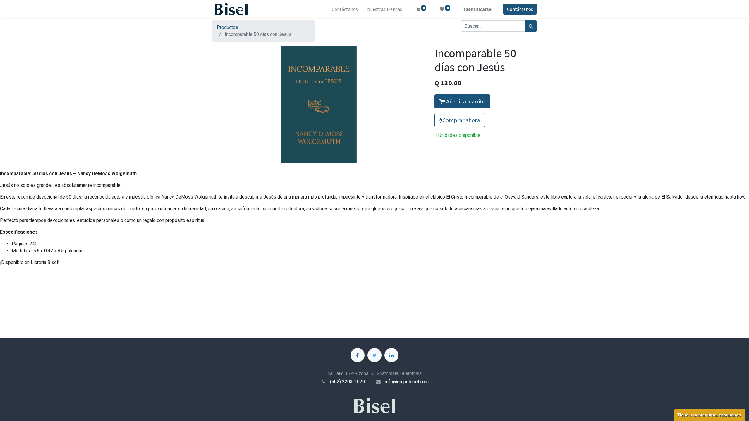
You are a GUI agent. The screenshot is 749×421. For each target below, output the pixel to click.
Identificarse (478, 9)
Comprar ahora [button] (461, 120)
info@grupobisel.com (407, 381)
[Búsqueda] (531, 26)
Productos (227, 27)
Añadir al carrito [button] (465, 101)
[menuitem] (345, 9)
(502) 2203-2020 (347, 381)
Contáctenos (520, 9)
